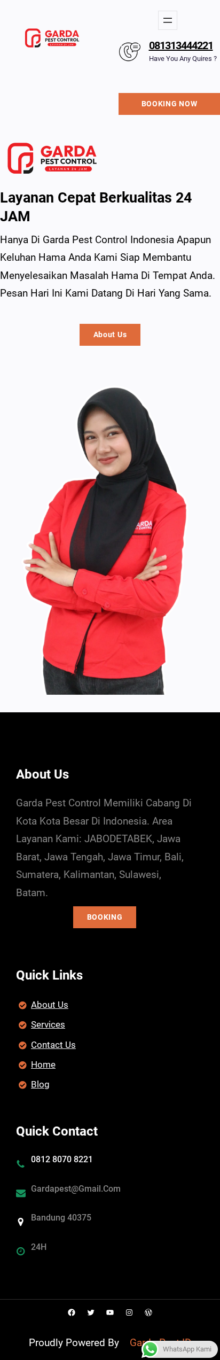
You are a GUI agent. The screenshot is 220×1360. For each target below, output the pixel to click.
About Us (110, 334)
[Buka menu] (167, 20)
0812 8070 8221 (62, 1159)
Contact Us (53, 1044)
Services (48, 1024)
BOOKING (105, 917)
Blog (40, 1084)
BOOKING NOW (170, 103)
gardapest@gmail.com (76, 1189)
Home (43, 1064)
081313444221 (181, 45)
